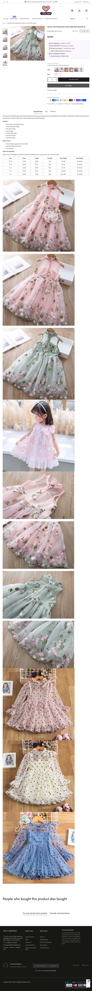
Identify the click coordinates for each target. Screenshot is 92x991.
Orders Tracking (29, 937)
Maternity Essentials (51, 18)
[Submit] (87, 18)
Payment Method (30, 945)
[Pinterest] (7, 2)
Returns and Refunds (45, 942)
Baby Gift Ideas (24, 18)
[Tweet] (84, 31)
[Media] (41, 57)
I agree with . (47, 970)
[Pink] (61, 70)
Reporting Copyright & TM (30, 948)
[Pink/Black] (66, 70)
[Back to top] (88, 985)
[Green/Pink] (57, 70)
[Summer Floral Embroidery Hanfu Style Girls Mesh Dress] (27, 43)
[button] (11, 43)
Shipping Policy (44, 939)
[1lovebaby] (46, 10)
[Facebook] (3, 2)
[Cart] (86, 10)
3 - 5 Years (66, 103)
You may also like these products (35, 913)
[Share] (80, 31)
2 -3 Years (59, 103)
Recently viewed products (59, 913)
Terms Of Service (44, 947)
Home (7, 18)
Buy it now (68, 85)
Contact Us (28, 942)
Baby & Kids (14, 18)
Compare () (77, 2)
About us (42, 937)
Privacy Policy (43, 945)
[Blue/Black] (76, 70)
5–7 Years (72, 103)
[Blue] (81, 70)
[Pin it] (87, 31)
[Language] (72, 10)
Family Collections (37, 18)
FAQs (26, 939)
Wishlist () (86, 2)
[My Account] (79, 10)
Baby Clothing (79, 103)
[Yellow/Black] (71, 70)
